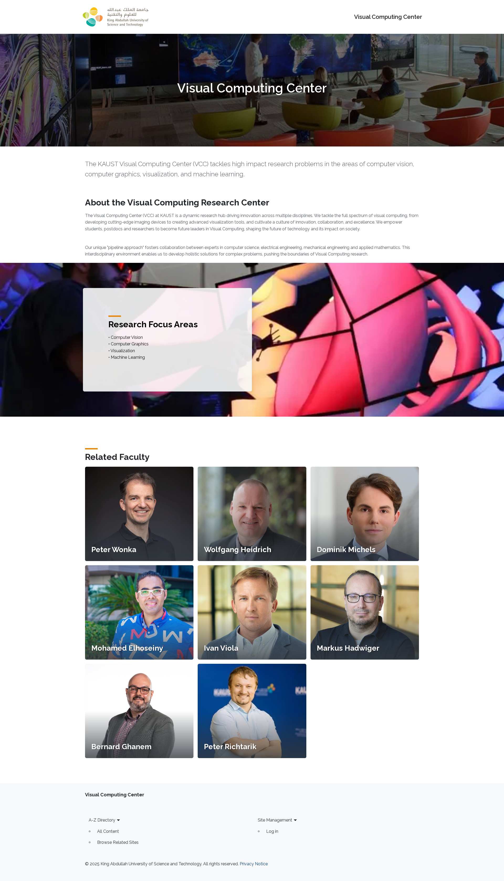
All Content (108, 831)
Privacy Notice (254, 863)
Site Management (275, 820)
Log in (272, 831)
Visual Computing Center (388, 17)
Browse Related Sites (118, 842)
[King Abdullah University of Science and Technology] (115, 16)
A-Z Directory (102, 820)
